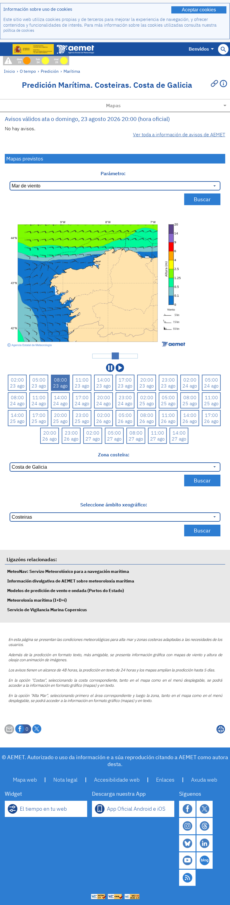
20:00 (146, 380)
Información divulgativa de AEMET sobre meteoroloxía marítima (70, 581)
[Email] (9, 732)
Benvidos (199, 49)
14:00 (103, 380)
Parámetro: (114, 173)
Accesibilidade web (117, 779)
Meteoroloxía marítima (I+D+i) (37, 600)
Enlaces (165, 779)
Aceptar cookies (199, 9)
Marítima (71, 71)
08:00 (60, 380)
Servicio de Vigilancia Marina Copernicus (47, 609)
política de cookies (18, 30)
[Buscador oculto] (223, 49)
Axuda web (204, 779)
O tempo (28, 71)
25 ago (146, 403)
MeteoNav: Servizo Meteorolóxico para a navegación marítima (68, 571)
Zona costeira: (113, 455)
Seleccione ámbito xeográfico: (113, 505)
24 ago (189, 386)
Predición (50, 71)
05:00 (39, 380)
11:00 (82, 380)
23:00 (168, 380)
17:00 (125, 380)
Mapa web (25, 779)
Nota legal (65, 779)
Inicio (9, 71)
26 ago (103, 421)
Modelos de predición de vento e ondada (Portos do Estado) (65, 590)
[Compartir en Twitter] (36, 728)
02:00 (17, 380)
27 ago (92, 439)
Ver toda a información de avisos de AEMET (179, 134)
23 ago (17, 386)
